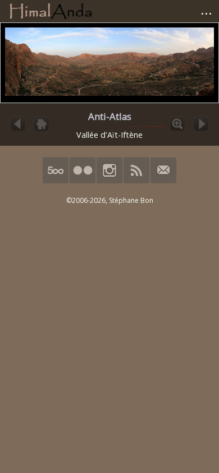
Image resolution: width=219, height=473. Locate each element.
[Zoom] (177, 130)
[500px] (55, 181)
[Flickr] (82, 181)
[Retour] (42, 130)
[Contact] (163, 181)
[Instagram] (109, 181)
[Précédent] (18, 130)
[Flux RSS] (136, 181)
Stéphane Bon (131, 200)
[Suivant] (201, 130)
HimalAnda (50, 11)
